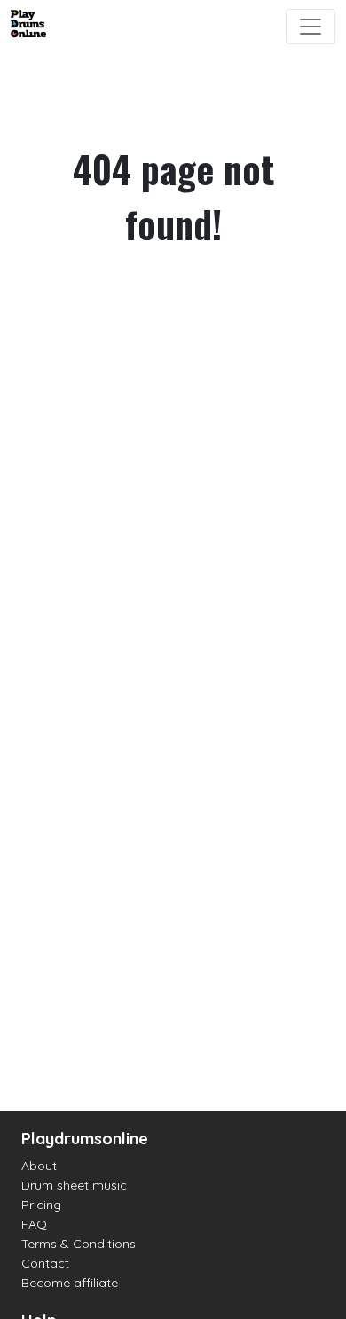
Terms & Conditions (78, 1244)
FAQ (34, 1224)
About (39, 1166)
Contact (45, 1263)
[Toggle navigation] (310, 26)
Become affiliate (69, 1283)
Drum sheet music (74, 1185)
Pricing (41, 1205)
